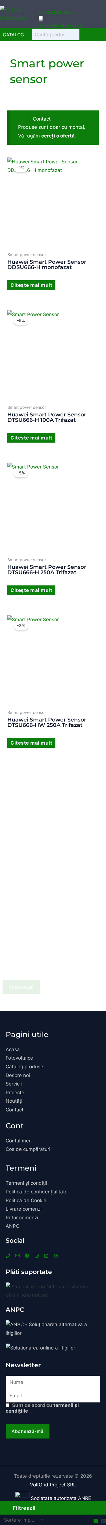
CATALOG (13, 34)
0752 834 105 (55, 12)
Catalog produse (24, 1066)
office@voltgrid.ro (60, 25)
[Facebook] (27, 1255)
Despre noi (18, 1075)
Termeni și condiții (26, 1183)
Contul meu (19, 1141)
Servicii (14, 1084)
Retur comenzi (22, 1217)
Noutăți (14, 1101)
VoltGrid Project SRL (53, 1485)
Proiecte (15, 1092)
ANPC (12, 1226)
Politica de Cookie (26, 1200)
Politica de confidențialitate (37, 1192)
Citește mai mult (31, 285)
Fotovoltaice (19, 1058)
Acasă (13, 1049)
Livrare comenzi (24, 1209)
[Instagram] (36, 1255)
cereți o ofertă (58, 136)
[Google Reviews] (56, 1255)
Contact (42, 119)
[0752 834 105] (40, 5)
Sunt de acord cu (42, 1408)
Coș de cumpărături (28, 1149)
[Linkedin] (46, 1255)
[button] (98, 14)
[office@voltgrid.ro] (40, 18)
